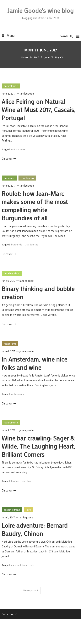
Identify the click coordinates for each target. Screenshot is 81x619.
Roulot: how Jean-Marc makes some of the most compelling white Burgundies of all (35, 205)
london (15, 481)
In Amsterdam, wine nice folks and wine (34, 363)
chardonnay (27, 177)
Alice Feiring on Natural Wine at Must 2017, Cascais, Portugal (39, 109)
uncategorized (12, 273)
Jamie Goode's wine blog (40, 10)
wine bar (26, 481)
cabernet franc (12, 509)
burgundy (9, 177)
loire (28, 509)
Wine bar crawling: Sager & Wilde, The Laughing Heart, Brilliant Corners (38, 446)
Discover (7, 158)
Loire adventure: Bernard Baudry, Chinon (35, 529)
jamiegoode (27, 93)
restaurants (10, 343)
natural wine (11, 85)
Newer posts (29, 590)
